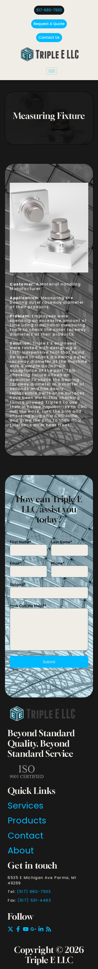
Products (27, 820)
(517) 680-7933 (34, 891)
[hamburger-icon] (51, 71)
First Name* (20, 542)
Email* (16, 563)
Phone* (58, 563)
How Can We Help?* (28, 606)
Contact (25, 836)
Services (25, 806)
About (21, 850)
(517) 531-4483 (34, 900)
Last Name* (61, 542)
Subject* (18, 584)
